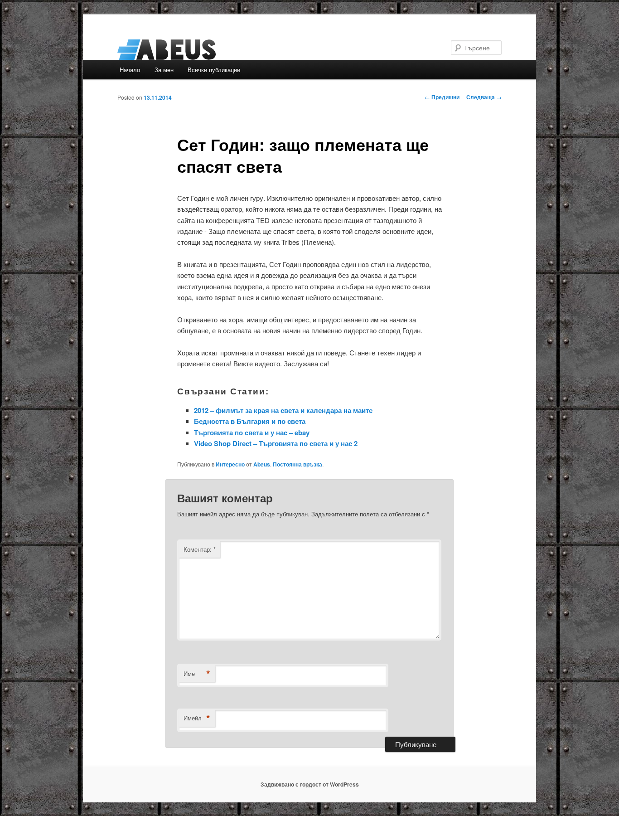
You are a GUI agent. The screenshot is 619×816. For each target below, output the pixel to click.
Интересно (230, 464)
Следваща (484, 97)
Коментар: (200, 549)
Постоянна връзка (297, 464)
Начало (130, 69)
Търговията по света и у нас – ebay (252, 432)
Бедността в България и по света (249, 421)
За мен (164, 69)
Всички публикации (214, 69)
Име (197, 673)
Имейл (197, 718)
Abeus (261, 464)
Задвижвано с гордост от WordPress (310, 784)
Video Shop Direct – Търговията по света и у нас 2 (276, 443)
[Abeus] (248, 49)
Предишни (442, 97)
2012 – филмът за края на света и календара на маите (283, 410)
